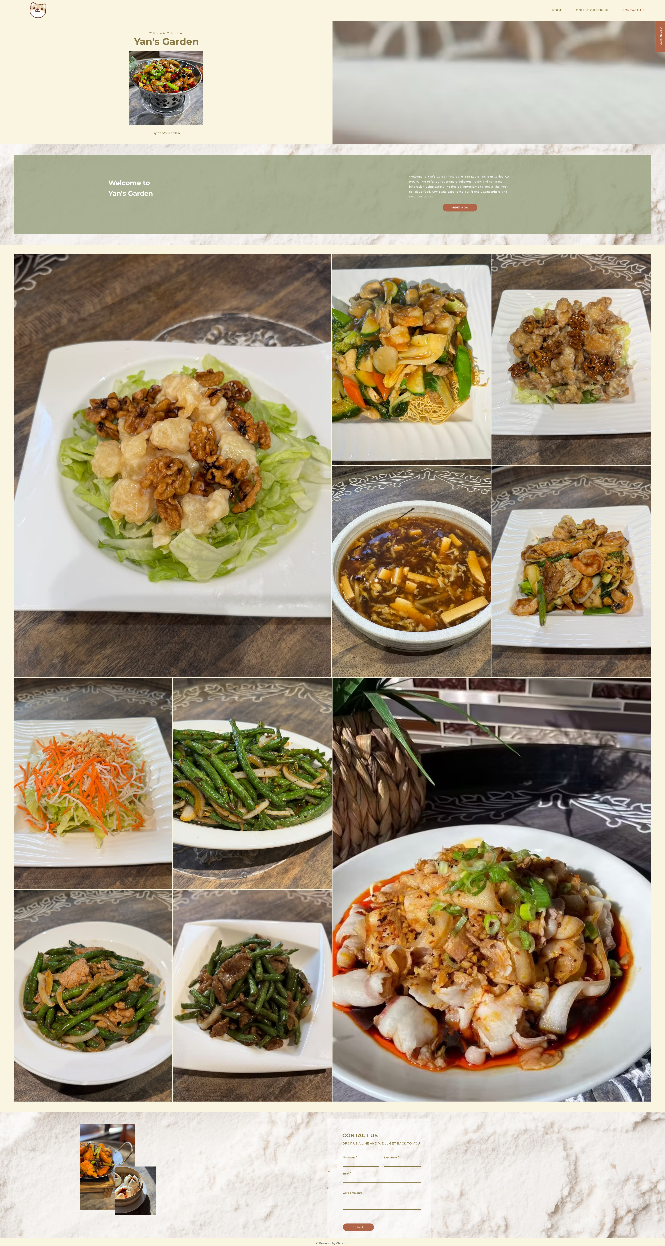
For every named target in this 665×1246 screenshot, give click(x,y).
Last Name (390, 1157)
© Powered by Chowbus (332, 1243)
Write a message (352, 1193)
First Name (349, 1157)
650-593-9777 (291, 1197)
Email (346, 1173)
